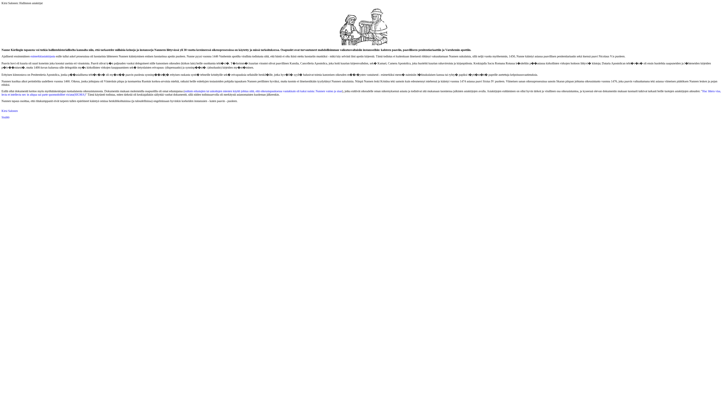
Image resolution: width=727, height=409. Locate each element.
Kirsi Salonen (10, 110)
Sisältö (5, 117)
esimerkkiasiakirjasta (42, 56)
